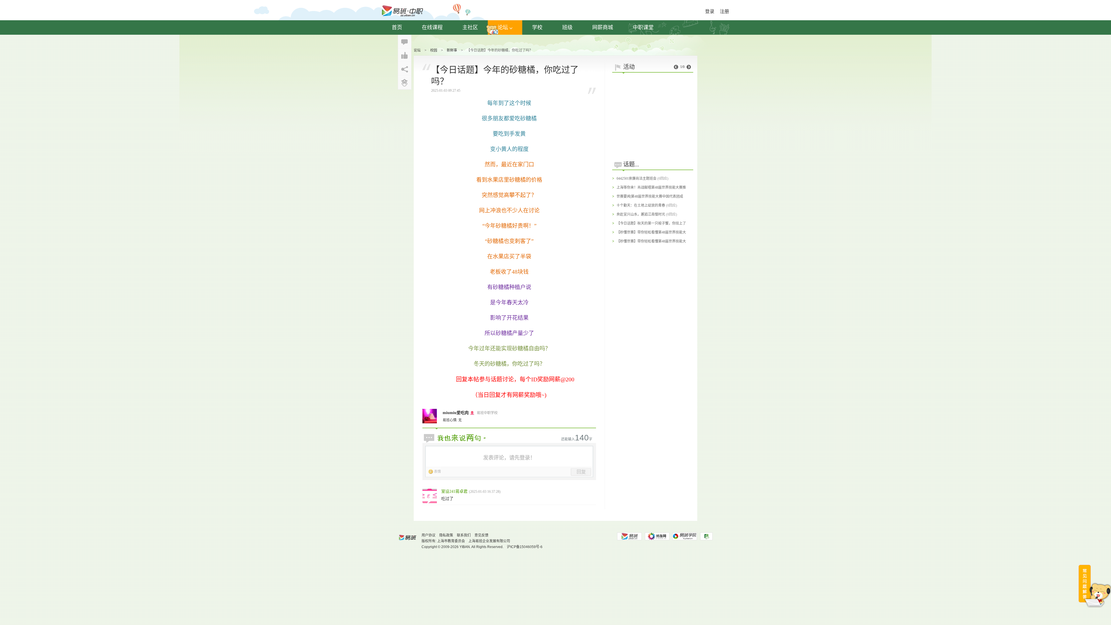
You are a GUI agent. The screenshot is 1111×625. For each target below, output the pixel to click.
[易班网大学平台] (629, 536)
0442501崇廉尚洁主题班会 (636, 179)
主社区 (470, 27)
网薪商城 (602, 27)
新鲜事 (452, 50)
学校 (537, 27)
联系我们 (464, 535)
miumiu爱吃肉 (456, 413)
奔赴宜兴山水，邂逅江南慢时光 (641, 214)
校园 (433, 50)
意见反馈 (481, 535)
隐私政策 (446, 535)
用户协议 (428, 535)
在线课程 (432, 27)
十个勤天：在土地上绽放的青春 (641, 205)
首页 (397, 27)
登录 (709, 11)
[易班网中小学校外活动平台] (657, 536)
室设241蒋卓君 (454, 491)
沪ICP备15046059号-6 (524, 547)
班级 (567, 27)
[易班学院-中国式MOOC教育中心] (684, 536)
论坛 (503, 27)
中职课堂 (643, 27)
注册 (724, 11)
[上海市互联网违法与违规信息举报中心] (706, 536)
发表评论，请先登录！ (509, 458)
